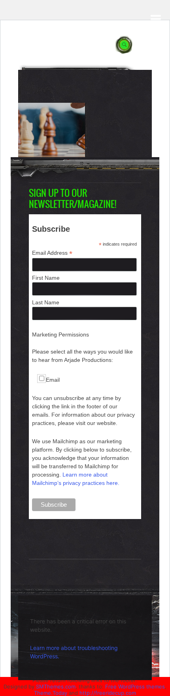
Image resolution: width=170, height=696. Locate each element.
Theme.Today (50, 693)
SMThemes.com (56, 686)
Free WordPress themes (135, 686)
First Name (46, 278)
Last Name (45, 302)
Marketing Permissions (60, 334)
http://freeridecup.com (107, 693)
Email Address (52, 253)
